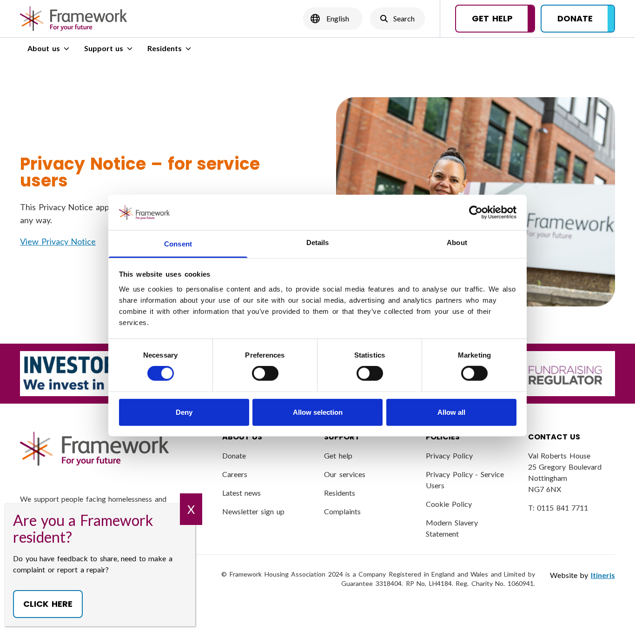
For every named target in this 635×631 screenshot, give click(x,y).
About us (43, 48)
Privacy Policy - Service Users (465, 480)
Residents (164, 48)
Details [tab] (317, 242)
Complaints (342, 511)
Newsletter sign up (253, 511)
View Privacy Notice (58, 241)
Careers (234, 474)
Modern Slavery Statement (452, 528)
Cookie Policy (449, 503)
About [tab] (457, 242)
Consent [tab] (178, 244)
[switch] (265, 373)
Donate (234, 455)
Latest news (241, 492)
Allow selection (318, 412)
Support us (104, 48)
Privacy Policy (449, 455)
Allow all (451, 412)
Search (397, 21)
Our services (344, 474)
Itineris (603, 575)
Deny (184, 412)
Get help (338, 455)
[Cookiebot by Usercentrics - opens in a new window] (475, 212)
